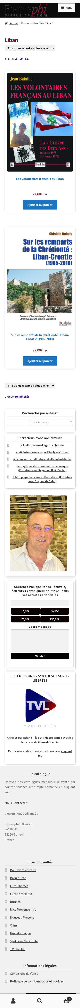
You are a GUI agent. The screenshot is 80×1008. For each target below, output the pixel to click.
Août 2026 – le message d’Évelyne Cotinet (42, 452)
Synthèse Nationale (24, 941)
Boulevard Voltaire (23, 870)
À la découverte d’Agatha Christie (42, 445)
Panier (61, 997)
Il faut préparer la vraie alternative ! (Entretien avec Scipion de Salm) (42, 479)
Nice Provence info (23, 909)
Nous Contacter (16, 803)
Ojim (13, 925)
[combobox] (40, 422)
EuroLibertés (19, 886)
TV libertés (17, 949)
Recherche (40, 1001)
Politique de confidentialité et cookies (37, 981)
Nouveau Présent (22, 917)
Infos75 (15, 902)
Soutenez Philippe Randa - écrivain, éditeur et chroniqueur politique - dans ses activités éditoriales (40, 591)
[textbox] (40, 422)
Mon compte (13, 1001)
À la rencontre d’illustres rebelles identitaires (42, 459)
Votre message (40, 626)
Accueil (13, 23)
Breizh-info (18, 878)
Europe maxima (21, 894)
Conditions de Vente (24, 973)
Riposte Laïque (20, 933)
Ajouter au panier (40, 205)
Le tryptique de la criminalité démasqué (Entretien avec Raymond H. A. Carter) (42, 468)
